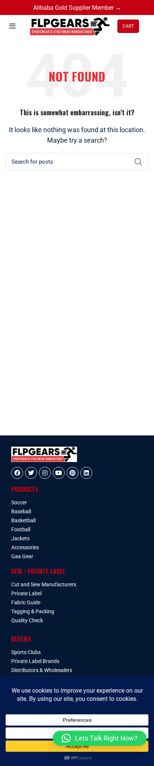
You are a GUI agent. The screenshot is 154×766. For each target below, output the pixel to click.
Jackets (20, 538)
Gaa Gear (22, 556)
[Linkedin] (86, 473)
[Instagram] (45, 473)
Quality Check (27, 620)
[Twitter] (31, 473)
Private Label (26, 593)
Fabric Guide (25, 602)
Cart (128, 26)
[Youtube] (59, 473)
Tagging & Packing (32, 611)
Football (20, 529)
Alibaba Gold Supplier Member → (77, 7)
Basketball (23, 520)
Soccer (19, 502)
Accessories (25, 547)
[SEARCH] (138, 161)
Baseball (21, 511)
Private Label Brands (35, 661)
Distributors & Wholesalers (41, 670)
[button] (100, 738)
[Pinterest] (72, 473)
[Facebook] (17, 473)
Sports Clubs (26, 652)
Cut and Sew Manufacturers (43, 584)
